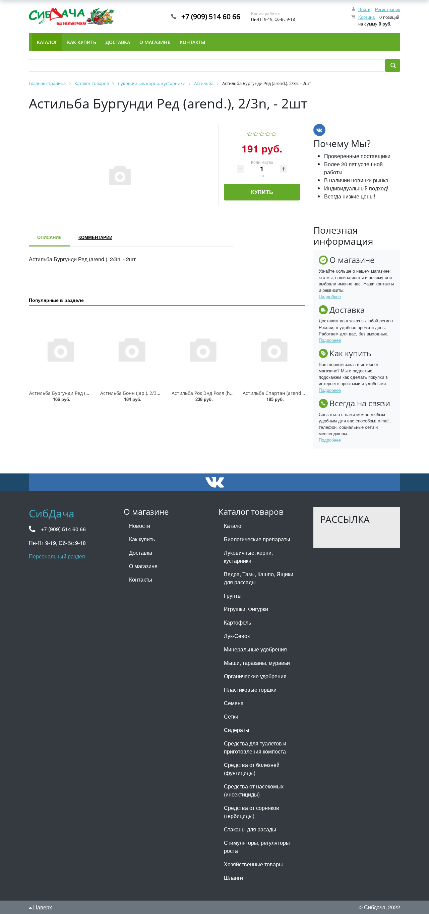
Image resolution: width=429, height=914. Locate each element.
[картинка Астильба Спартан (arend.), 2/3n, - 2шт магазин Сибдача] (274, 349)
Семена (234, 703)
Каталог (233, 526)
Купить (262, 192)
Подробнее (330, 296)
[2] (255, 133)
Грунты (233, 595)
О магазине (143, 566)
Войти (364, 9)
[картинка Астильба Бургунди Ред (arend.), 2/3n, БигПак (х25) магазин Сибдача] (60, 349)
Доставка (140, 552)
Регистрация (387, 9)
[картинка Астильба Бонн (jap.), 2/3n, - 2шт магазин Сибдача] (131, 349)
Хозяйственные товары (253, 864)
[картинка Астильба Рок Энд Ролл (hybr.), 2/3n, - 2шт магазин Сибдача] (203, 349)
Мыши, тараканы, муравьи (257, 663)
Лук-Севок (237, 636)
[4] (267, 133)
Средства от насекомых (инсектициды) (254, 790)
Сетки (231, 716)
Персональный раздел (57, 556)
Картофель (237, 622)
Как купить (142, 539)
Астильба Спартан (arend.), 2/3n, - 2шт (287, 393)
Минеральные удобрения (255, 649)
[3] (261, 133)
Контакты (140, 579)
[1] (249, 133)
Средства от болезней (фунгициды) (252, 769)
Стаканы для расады (250, 829)
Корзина (366, 17)
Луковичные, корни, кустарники (248, 556)
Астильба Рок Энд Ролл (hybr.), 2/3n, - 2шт (219, 393)
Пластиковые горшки (250, 689)
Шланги (233, 877)
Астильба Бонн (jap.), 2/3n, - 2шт (137, 393)
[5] (274, 133)
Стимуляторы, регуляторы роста (257, 847)
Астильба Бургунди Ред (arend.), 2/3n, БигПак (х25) (86, 393)
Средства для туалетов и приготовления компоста (255, 747)
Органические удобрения (255, 676)
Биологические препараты (257, 539)
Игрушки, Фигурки (246, 609)
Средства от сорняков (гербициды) (251, 812)
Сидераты (236, 730)
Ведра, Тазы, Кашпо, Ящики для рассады (258, 578)
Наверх (42, 907)
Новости (139, 526)
